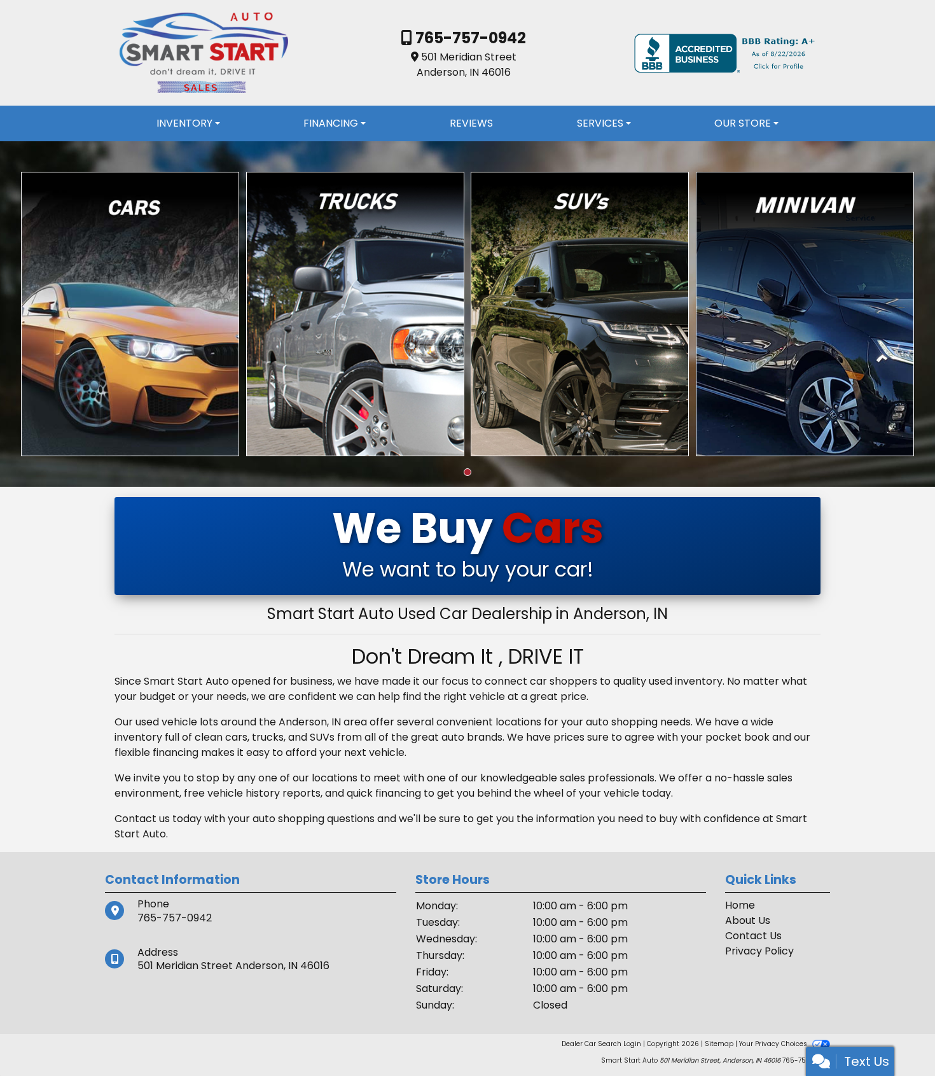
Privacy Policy (759, 951)
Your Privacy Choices (774, 1044)
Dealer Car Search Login (601, 1044)
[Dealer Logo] (203, 52)
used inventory (686, 681)
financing (398, 793)
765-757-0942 (469, 37)
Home (740, 905)
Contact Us (753, 935)
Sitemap (719, 1044)
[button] (467, 472)
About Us (747, 920)
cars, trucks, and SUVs (280, 737)
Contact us (142, 818)
